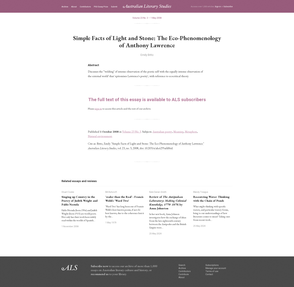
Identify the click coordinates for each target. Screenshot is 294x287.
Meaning (178, 131)
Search (182, 265)
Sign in (218, 6)
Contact (209, 274)
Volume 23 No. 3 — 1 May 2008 (147, 18)
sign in (98, 108)
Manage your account (215, 268)
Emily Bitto (147, 55)
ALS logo (147, 6)
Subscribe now (99, 266)
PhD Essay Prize (101, 7)
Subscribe (228, 6)
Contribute (184, 274)
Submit (114, 7)
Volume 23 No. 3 (131, 131)
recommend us (100, 274)
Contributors (85, 7)
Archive (65, 7)
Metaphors (191, 131)
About (74, 7)
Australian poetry (162, 131)
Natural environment (100, 136)
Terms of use (211, 271)
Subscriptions (212, 265)
